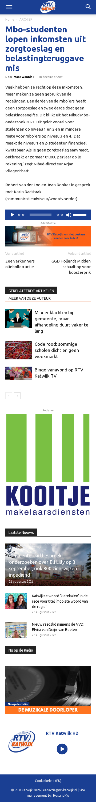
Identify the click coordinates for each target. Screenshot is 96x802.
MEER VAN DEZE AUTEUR (30, 298)
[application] (48, 215)
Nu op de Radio (21, 650)
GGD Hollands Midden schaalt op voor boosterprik (71, 267)
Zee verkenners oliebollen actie (20, 264)
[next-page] (17, 395)
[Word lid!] (48, 236)
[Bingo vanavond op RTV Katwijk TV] (18, 373)
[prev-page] (8, 395)
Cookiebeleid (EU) (48, 780)
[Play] (62, 749)
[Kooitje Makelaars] (48, 465)
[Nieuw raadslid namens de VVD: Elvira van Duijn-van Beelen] (16, 630)
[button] (88, 7)
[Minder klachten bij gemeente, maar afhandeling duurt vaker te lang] (18, 318)
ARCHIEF (25, 19)
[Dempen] (68, 215)
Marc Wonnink (24, 76)
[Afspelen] (12, 215)
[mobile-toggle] (9, 7)
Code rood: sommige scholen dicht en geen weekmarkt (57, 350)
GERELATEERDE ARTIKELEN (31, 291)
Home (9, 19)
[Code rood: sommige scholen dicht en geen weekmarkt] (18, 350)
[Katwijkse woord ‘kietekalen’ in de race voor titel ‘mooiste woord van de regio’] (16, 601)
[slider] (80, 214)
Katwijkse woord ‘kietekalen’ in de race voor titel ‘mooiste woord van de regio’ (60, 601)
